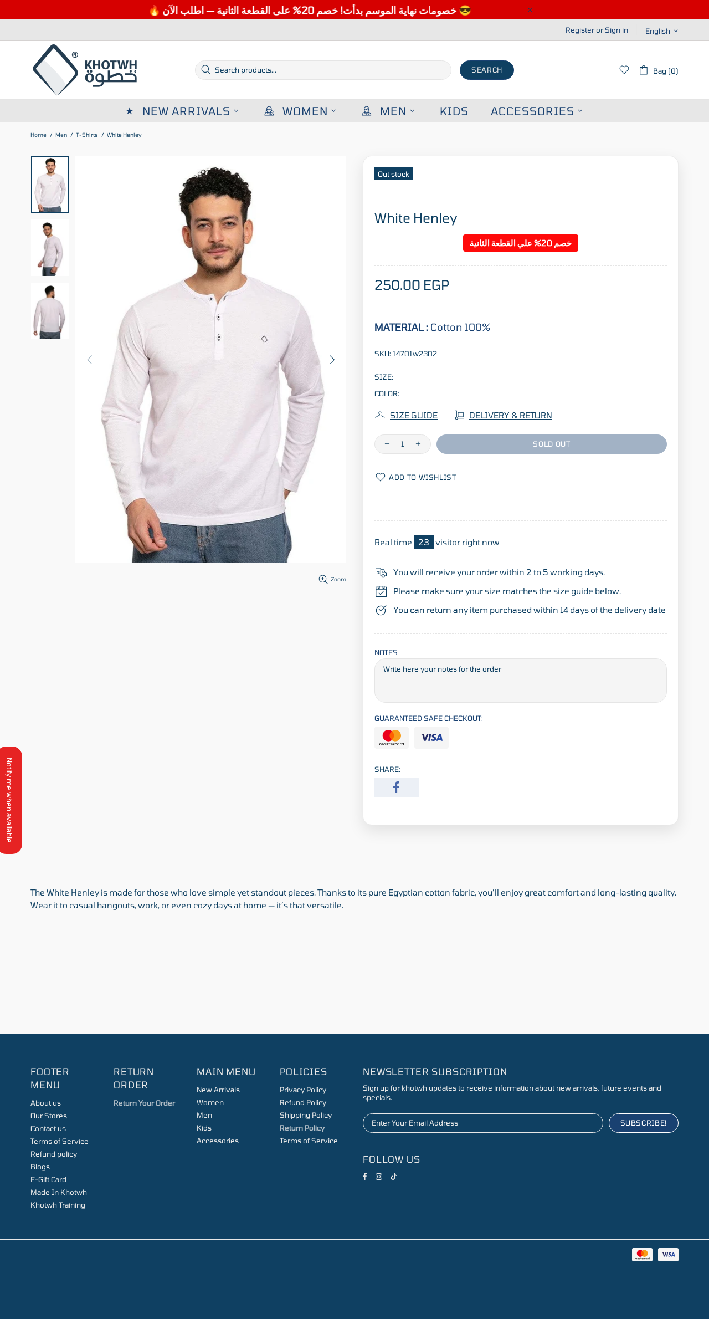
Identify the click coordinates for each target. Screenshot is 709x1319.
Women (210, 1102)
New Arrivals (218, 1089)
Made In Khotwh (58, 1192)
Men (61, 134)
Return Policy (302, 1127)
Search (486, 69)
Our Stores (48, 1115)
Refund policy (53, 1153)
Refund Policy (303, 1102)
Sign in (616, 29)
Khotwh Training (57, 1204)
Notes (386, 652)
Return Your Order (144, 1102)
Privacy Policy (303, 1089)
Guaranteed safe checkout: (428, 718)
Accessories (218, 1140)
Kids (204, 1127)
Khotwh (85, 70)
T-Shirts (87, 134)
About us (45, 1102)
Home (38, 134)
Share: (387, 769)
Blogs (40, 1166)
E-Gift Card (48, 1179)
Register (580, 29)
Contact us (48, 1128)
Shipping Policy (306, 1115)
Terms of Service (59, 1141)
